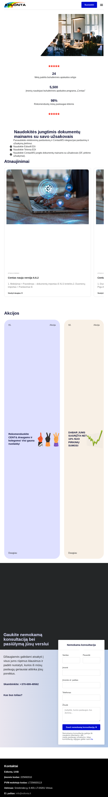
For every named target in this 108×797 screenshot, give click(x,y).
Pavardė (86, 655)
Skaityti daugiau (14, 293)
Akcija (53, 325)
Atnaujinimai (13, 273)
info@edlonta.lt (23, 793)
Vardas (65, 655)
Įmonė (65, 667)
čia (91, 739)
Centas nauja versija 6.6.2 (23, 277)
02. (69, 325)
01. (9, 325)
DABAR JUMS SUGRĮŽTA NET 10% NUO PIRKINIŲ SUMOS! (77, 439)
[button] (101, 5)
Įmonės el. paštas (70, 680)
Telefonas (66, 692)
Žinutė (65, 705)
